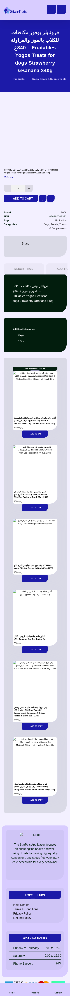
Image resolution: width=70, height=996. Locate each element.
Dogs (46, 224)
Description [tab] (23, 268)
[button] (61, 9)
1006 (64, 212)
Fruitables (61, 220)
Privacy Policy (22, 913)
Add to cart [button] (37, 434)
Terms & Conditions (25, 909)
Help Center (21, 904)
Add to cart (23, 198)
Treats (54, 224)
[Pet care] (15, 10)
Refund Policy (22, 917)
